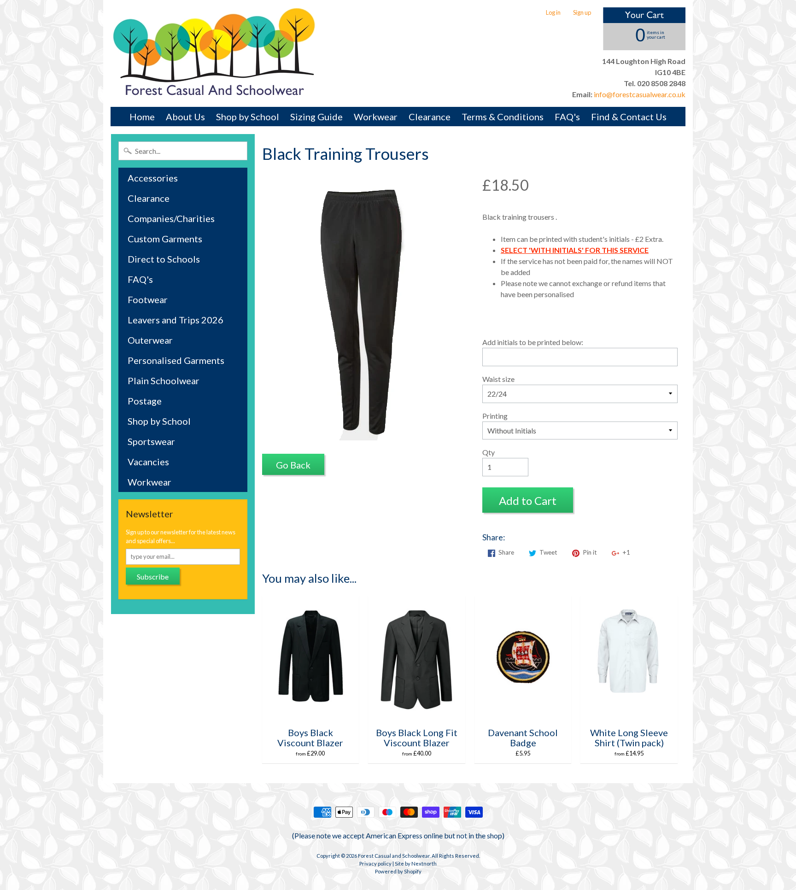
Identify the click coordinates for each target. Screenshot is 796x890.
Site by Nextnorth (416, 864)
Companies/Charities (171, 218)
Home (142, 116)
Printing (495, 415)
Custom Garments (165, 238)
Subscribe (153, 576)
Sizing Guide (316, 116)
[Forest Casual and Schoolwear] (214, 53)
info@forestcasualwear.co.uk (638, 94)
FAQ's (567, 116)
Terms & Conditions (503, 116)
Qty (488, 452)
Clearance (430, 116)
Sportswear (151, 441)
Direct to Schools (164, 258)
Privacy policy (375, 864)
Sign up (582, 13)
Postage (145, 400)
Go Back (293, 464)
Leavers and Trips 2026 (175, 319)
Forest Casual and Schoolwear (394, 856)
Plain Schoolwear (163, 380)
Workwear (376, 116)
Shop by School (247, 116)
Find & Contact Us (629, 116)
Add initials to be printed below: (532, 342)
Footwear (148, 299)
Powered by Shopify (398, 871)
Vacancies (148, 461)
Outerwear (150, 339)
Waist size (498, 379)
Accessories (153, 177)
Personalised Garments (176, 360)
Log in (553, 13)
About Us (185, 116)
